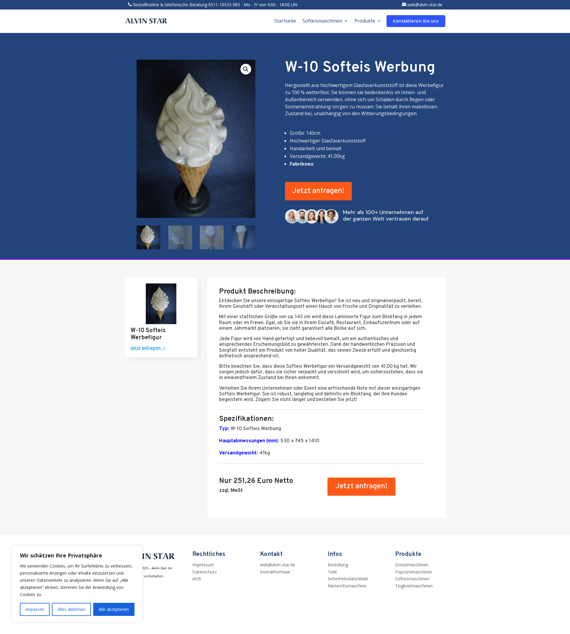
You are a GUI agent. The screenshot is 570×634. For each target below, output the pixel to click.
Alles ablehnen (71, 609)
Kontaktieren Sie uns (416, 21)
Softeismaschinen (322, 21)
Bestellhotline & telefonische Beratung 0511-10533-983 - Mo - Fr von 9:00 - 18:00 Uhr (215, 4)
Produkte (364, 21)
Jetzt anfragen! (318, 191)
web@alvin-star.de (424, 4)
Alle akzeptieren (114, 609)
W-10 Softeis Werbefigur (148, 334)
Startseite (285, 21)
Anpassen (35, 609)
